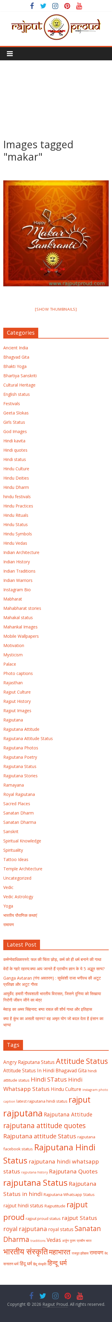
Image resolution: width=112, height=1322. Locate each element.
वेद (106, 1253)
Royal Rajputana (19, 794)
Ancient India (15, 348)
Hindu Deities (16, 478)
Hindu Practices (18, 506)
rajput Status (79, 1218)
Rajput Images (17, 710)
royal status (60, 1229)
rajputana (23, 1113)
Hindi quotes (15, 450)
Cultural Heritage (19, 385)
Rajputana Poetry (20, 757)
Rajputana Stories (20, 775)
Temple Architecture (22, 869)
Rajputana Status (19, 766)
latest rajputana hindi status (41, 1101)
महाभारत (59, 1252)
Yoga (8, 906)
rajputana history (34, 1172)
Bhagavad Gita (71, 1070)
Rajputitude (55, 1206)
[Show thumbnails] (56, 309)
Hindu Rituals (15, 515)
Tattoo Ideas (15, 859)
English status (16, 394)
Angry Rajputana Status (29, 1062)
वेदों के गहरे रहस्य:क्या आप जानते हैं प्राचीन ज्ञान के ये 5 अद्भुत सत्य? (54, 968)
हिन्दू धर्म (57, 1262)
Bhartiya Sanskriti (20, 375)
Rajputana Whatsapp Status (69, 1194)
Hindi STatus (49, 1079)
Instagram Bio (17, 589)
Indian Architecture (21, 552)
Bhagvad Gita (16, 357)
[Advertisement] (56, 94)
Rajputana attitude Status (39, 1136)
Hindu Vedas (15, 543)
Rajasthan (13, 682)
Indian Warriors (18, 580)
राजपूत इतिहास (80, 1253)
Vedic (8, 887)
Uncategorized (17, 878)
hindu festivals (17, 496)
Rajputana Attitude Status (28, 738)
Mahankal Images (20, 627)
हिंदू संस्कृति (39, 1264)
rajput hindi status (23, 1205)
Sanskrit (11, 831)
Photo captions (18, 673)
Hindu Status (15, 524)
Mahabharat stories (22, 608)
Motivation (13, 645)
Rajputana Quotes (73, 1171)
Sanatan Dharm (18, 813)
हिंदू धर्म (26, 1263)
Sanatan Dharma (19, 822)
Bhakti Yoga (15, 366)
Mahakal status (18, 617)
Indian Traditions (19, 571)
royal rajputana (25, 1228)
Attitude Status (82, 1061)
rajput (79, 1099)
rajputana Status (35, 1182)
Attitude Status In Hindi (28, 1070)
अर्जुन (65, 1241)
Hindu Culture (16, 468)
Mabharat (12, 599)
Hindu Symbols (17, 534)
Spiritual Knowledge (22, 841)
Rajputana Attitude (21, 729)
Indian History (16, 562)
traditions (37, 1241)
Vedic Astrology (18, 896)
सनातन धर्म (11, 1263)
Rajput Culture (17, 692)
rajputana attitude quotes (44, 1125)
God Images (15, 431)
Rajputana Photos (20, 748)
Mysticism (13, 655)
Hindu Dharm (16, 487)
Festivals (11, 403)
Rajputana (13, 720)
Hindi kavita (14, 441)
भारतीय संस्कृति (25, 1251)
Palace (9, 664)
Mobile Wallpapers (21, 636)
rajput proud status (43, 1218)
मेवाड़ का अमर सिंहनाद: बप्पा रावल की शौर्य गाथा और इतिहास (47, 1009)
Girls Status (14, 422)
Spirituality (13, 850)
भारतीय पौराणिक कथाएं (20, 915)
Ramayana (13, 785)
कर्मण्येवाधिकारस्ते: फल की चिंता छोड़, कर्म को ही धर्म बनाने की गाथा (52, 959)
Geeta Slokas (16, 413)
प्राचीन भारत (84, 1241)
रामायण (8, 924)
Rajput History (17, 701)
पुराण (73, 1241)
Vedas (54, 1239)
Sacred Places (16, 803)
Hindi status (14, 459)
